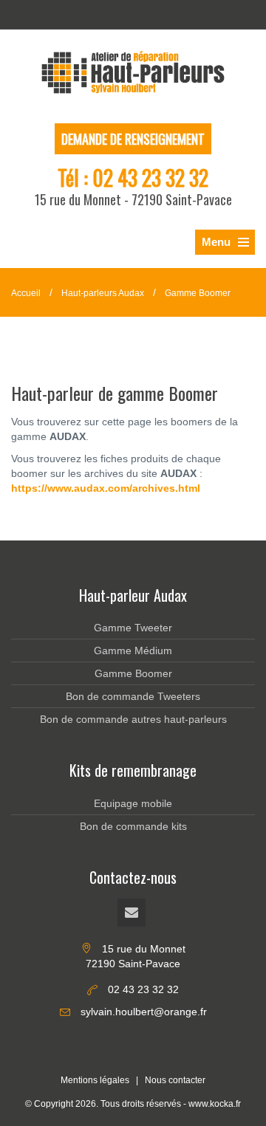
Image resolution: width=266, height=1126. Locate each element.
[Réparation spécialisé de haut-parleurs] (133, 72)
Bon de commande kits (133, 826)
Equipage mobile (133, 803)
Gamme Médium (133, 650)
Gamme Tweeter (133, 628)
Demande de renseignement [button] (133, 138)
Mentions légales (95, 1080)
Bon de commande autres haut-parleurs (133, 719)
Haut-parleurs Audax (102, 293)
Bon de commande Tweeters (133, 696)
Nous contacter (175, 1080)
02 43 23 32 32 (150, 177)
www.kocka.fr (214, 1104)
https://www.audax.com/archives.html (105, 488)
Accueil (26, 293)
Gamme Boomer (198, 293)
